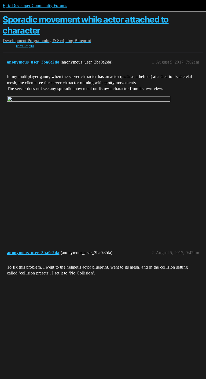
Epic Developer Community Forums (35, 5)
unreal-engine (25, 46)
